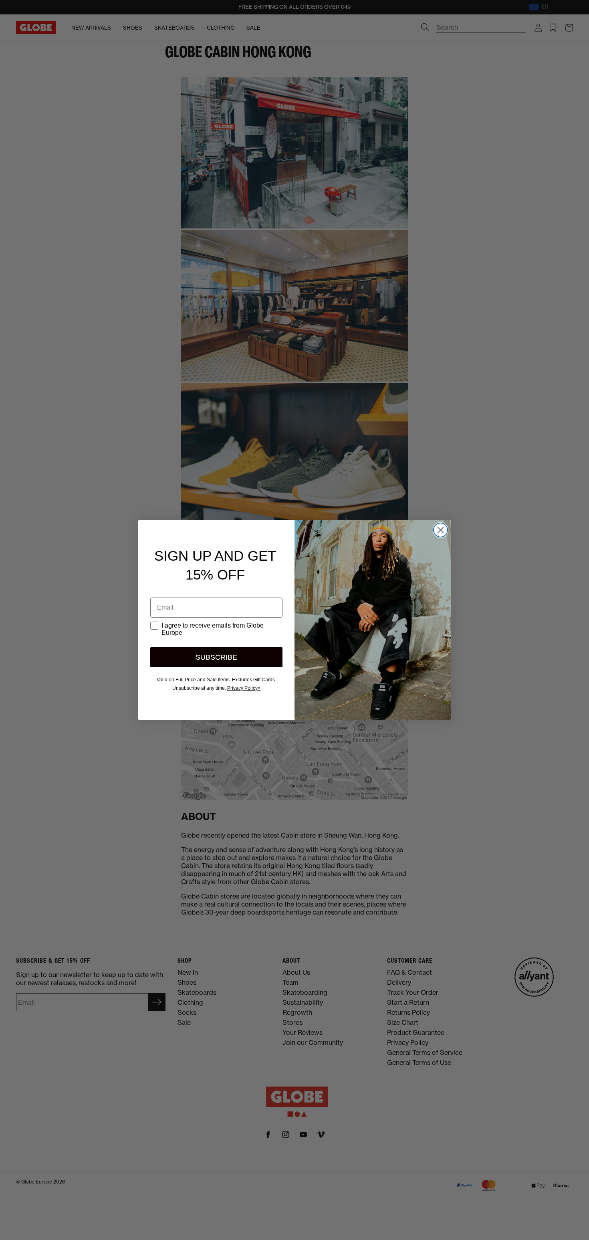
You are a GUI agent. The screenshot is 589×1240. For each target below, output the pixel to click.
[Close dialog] (441, 530)
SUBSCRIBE (216, 657)
